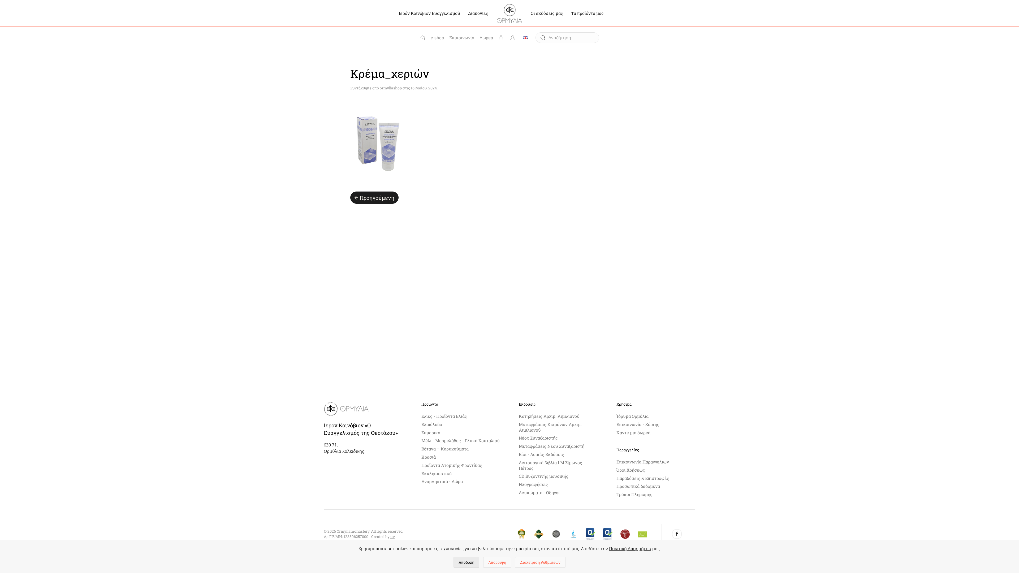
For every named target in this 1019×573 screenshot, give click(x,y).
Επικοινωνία (461, 37)
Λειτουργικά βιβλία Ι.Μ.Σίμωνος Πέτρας (550, 465)
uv (392, 536)
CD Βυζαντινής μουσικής (543, 476)
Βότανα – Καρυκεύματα (445, 449)
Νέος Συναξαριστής (538, 438)
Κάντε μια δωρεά (633, 432)
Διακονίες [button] (478, 13)
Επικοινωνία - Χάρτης (637, 424)
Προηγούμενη (377, 197)
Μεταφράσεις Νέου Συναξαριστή (551, 446)
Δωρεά (486, 37)
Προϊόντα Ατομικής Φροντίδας (451, 465)
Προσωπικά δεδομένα (638, 486)
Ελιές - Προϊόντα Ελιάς (444, 416)
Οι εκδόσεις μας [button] (547, 13)
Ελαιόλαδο (431, 424)
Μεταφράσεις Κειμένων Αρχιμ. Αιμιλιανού (550, 427)
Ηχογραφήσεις (533, 484)
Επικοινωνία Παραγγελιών (642, 462)
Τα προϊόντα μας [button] (587, 13)
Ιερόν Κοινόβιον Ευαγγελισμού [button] (429, 13)
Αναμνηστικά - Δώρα (442, 481)
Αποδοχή (466, 562)
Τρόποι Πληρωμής (634, 494)
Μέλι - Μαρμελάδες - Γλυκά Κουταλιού (460, 440)
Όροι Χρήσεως (630, 470)
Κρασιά (428, 457)
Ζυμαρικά (430, 432)
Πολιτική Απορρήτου (630, 549)
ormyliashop (391, 87)
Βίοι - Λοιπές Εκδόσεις (541, 454)
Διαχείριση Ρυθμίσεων (540, 562)
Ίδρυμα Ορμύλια (632, 416)
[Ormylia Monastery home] (422, 37)
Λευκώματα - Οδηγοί (539, 492)
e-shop (437, 37)
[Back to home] (509, 13)
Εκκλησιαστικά (436, 473)
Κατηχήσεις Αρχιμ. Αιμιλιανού (549, 416)
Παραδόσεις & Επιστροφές (642, 478)
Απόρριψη (497, 562)
